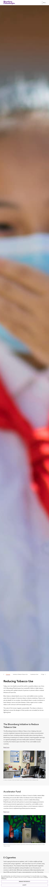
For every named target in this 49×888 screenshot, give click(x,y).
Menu (44, 2)
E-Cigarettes (44, 674)
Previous (4, 674)
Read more (6, 747)
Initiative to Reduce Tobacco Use (20, 674)
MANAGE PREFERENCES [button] (24, 881)
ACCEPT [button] (24, 885)
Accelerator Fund (34, 674)
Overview (8, 674)
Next (45, 674)
